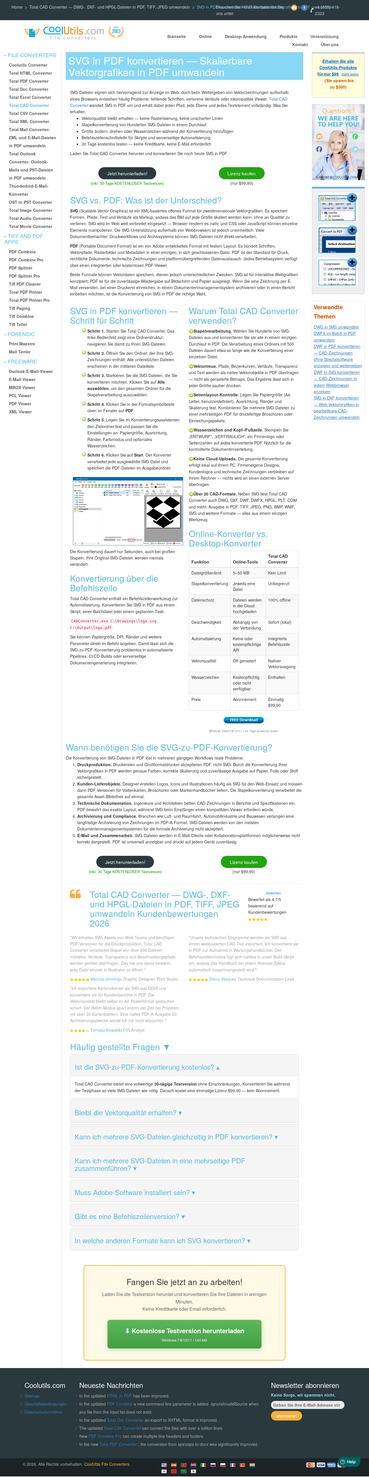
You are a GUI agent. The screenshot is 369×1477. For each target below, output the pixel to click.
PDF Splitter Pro (24, 276)
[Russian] (214, 1465)
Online (205, 36)
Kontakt (300, 44)
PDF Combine (22, 252)
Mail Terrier (20, 352)
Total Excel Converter (30, 97)
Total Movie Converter (30, 226)
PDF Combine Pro (26, 260)
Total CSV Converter (28, 113)
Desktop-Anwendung (246, 36)
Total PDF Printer (25, 292)
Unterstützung (324, 36)
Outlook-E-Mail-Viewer (31, 371)
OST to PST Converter (30, 202)
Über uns (330, 44)
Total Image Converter (30, 210)
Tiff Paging (19, 308)
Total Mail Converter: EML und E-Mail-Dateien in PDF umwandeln (32, 137)
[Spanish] (174, 1465)
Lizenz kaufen (241, 173)
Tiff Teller (18, 324)
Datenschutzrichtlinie (43, 1412)
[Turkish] (243, 1465)
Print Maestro (22, 343)
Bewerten (273, 892)
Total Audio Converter (30, 218)
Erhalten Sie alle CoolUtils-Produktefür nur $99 (337, 67)
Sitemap (32, 1396)
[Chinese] (174, 1471)
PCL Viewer (20, 395)
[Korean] (165, 1471)
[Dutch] (194, 1465)
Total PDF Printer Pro (29, 300)
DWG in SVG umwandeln (336, 327)
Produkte (289, 36)
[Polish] (223, 1465)
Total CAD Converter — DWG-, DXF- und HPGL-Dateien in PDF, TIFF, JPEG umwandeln (109, 7)
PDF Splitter (20, 268)
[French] (233, 1465)
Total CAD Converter (29, 105)
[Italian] (204, 1465)
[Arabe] (184, 1471)
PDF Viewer (20, 403)
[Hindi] (253, 1465)
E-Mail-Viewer (22, 379)
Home (17, 7)
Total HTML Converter (30, 73)
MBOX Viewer (22, 387)
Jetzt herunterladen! (127, 173)
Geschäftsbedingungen (46, 1404)
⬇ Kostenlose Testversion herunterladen (184, 1334)
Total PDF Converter (28, 81)
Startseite (176, 36)
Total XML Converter (29, 121)
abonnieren (286, 1416)
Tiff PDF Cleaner (25, 284)
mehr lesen (350, 74)
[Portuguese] (184, 1465)
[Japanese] (194, 1471)
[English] (165, 1465)
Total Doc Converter (28, 89)
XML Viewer (20, 412)
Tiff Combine (21, 316)
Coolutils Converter (28, 65)
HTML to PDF (119, 1396)
